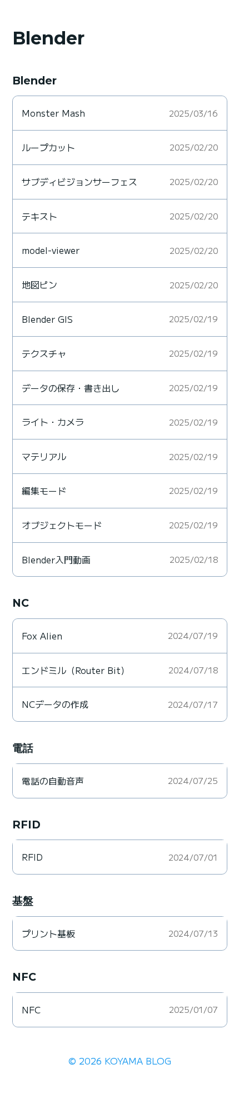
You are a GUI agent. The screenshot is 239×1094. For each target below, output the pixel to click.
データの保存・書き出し (71, 387)
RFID (32, 856)
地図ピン (39, 284)
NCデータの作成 (55, 704)
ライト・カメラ (53, 421)
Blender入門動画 (56, 559)
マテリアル (44, 456)
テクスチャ (44, 353)
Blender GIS (47, 319)
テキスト (39, 216)
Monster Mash (53, 112)
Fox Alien (42, 635)
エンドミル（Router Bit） (76, 670)
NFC (31, 1009)
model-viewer (50, 250)
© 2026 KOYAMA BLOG (119, 1060)
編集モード (44, 490)
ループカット (48, 147)
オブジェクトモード (62, 525)
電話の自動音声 (53, 780)
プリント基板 (48, 933)
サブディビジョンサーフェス (79, 181)
